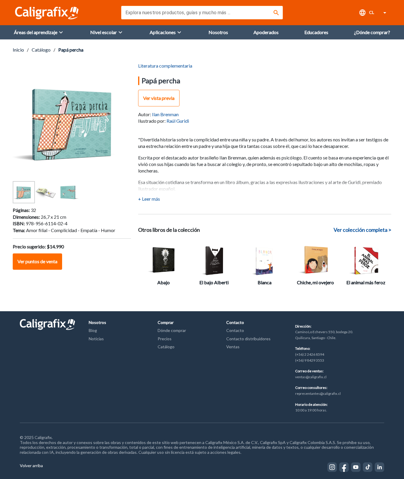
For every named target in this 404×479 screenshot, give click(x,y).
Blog (93, 330)
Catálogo (41, 49)
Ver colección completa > (362, 229)
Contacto (235, 330)
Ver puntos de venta (37, 261)
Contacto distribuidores (248, 338)
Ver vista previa (158, 98)
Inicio (18, 49)
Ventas (233, 346)
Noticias (96, 338)
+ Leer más (149, 199)
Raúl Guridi (178, 121)
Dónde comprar (172, 330)
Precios (165, 338)
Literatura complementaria (165, 65)
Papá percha (70, 49)
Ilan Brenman (165, 114)
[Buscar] (276, 13)
